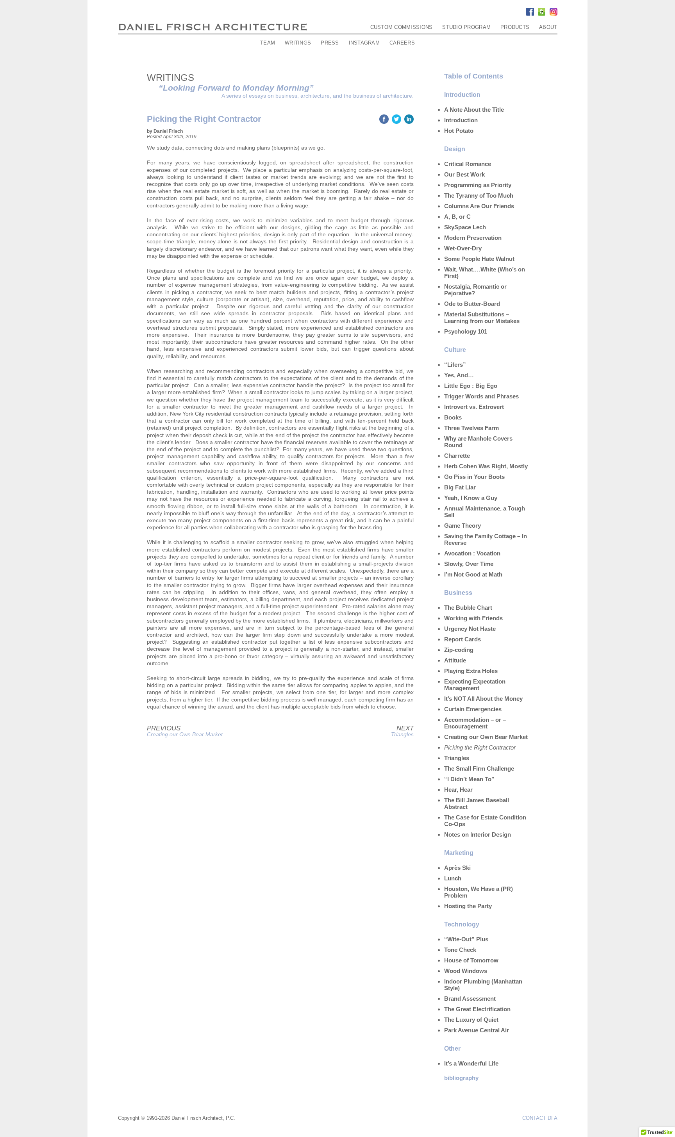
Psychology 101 (465, 331)
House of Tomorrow (471, 960)
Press (330, 43)
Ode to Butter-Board (472, 303)
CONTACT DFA (539, 1118)
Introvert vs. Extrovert (474, 406)
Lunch (452, 878)
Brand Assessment (470, 998)
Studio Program (466, 27)
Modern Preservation (473, 237)
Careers (402, 43)
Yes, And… (459, 375)
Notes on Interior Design (477, 834)
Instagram (364, 43)
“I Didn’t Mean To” (469, 779)
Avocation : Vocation (472, 553)
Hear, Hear (458, 789)
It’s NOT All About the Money (483, 698)
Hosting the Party (468, 906)
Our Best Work (464, 174)
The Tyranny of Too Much (478, 195)
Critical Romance (467, 164)
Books (453, 417)
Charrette (457, 455)
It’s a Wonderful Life (471, 1063)
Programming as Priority (477, 185)
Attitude (455, 660)
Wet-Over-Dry (463, 248)
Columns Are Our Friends (479, 206)
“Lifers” (455, 364)
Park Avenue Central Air (476, 1030)
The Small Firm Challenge (479, 768)
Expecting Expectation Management (474, 684)
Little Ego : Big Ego (470, 385)
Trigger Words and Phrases (481, 396)
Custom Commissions (401, 27)
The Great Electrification (477, 1009)
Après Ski (457, 867)
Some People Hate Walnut (479, 258)
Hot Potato (458, 130)
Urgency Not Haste (470, 628)
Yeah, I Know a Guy (470, 497)
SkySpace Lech (465, 227)
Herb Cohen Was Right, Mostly (486, 466)
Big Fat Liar (460, 487)
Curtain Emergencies (473, 709)
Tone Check (460, 949)
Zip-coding (458, 649)
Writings (298, 43)
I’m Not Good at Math (473, 574)
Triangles (402, 734)
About (548, 27)
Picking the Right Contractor (480, 747)
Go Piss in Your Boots (474, 476)
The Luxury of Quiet (471, 1019)
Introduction (461, 120)
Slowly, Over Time (468, 563)
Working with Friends (473, 618)
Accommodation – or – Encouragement (475, 723)
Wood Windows (465, 970)
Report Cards (462, 639)
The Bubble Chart (468, 607)
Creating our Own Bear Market (185, 734)
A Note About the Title (474, 109)
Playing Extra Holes (471, 671)
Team (267, 43)
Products (514, 27)
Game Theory (462, 525)
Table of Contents (473, 76)
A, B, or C (457, 216)
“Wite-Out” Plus (466, 939)
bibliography (461, 1078)
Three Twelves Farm (471, 428)
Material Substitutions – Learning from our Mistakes (482, 317)
